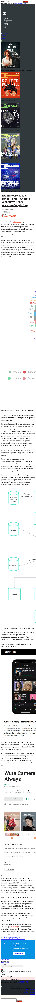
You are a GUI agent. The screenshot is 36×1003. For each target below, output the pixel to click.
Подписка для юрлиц (29, 991)
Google (11, 937)
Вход (34, 2)
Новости (14, 939)
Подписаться (18, 953)
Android (6, 937)
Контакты (32, 994)
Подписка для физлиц (29, 989)
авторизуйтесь (5, 962)
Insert (19, 1001)
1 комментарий (6, 213)
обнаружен (17, 222)
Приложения (21, 939)
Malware (6, 939)
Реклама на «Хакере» (29, 992)
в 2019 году (13, 927)
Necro (10, 939)
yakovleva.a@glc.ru (23, 982)
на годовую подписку (21, 3)
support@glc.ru (24, 981)
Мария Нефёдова (7, 209)
